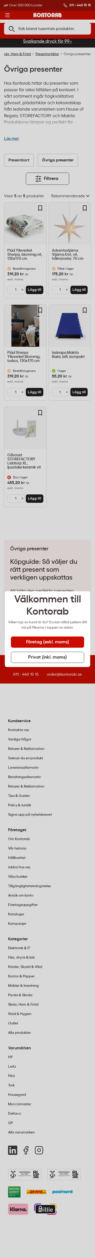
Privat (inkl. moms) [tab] (47, 657)
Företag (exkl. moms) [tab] (47, 642)
